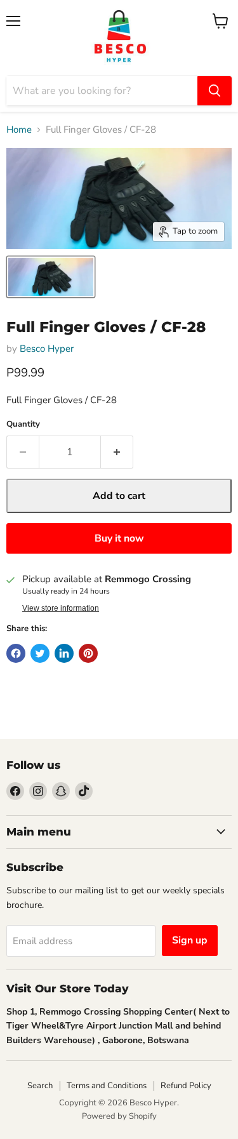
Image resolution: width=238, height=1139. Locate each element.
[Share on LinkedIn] (64, 653)
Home (19, 129)
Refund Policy (186, 1085)
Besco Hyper (47, 348)
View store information (60, 608)
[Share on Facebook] (15, 653)
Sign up (190, 940)
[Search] (214, 90)
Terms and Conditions (107, 1085)
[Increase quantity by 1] (117, 452)
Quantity (23, 424)
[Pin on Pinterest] (88, 653)
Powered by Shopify (119, 1116)
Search (40, 1085)
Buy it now (119, 538)
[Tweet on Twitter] (40, 653)
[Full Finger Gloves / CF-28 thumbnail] (51, 276)
